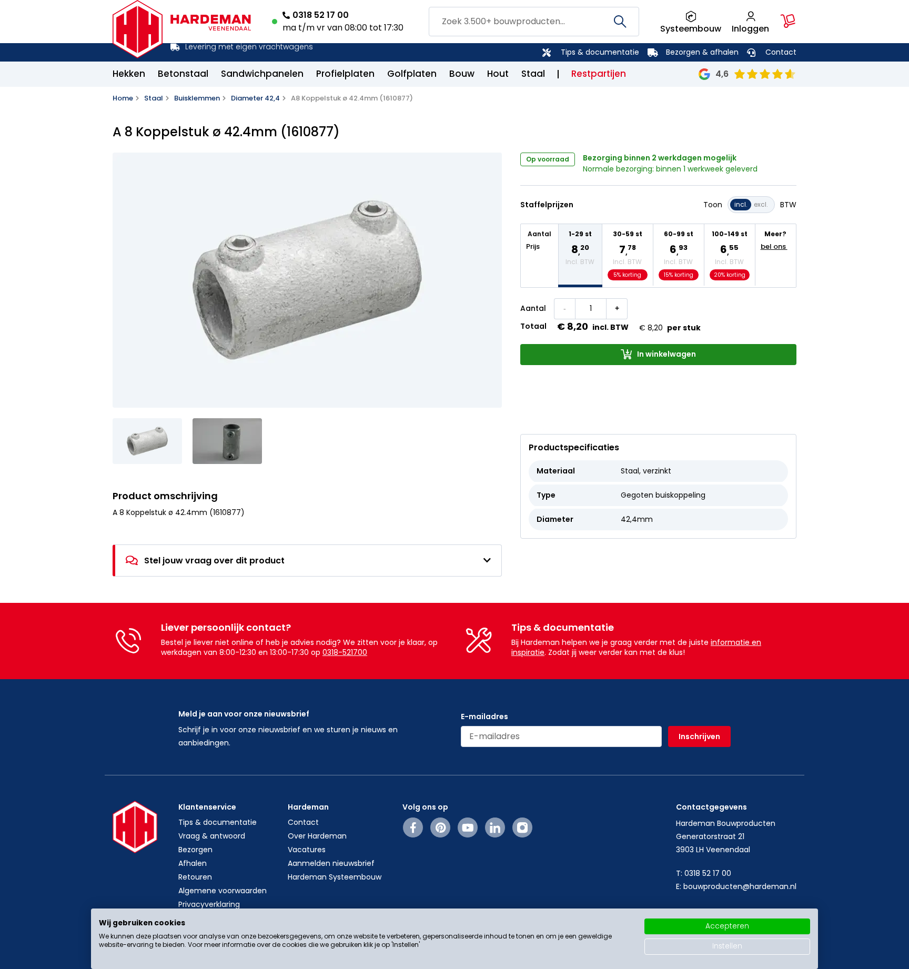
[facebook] (413, 827)
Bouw (461, 73)
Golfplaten (412, 73)
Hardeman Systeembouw (334, 877)
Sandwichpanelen (262, 73)
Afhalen (192, 863)
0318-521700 (344, 652)
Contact (780, 52)
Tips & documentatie (600, 52)
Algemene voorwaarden (222, 890)
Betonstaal (183, 73)
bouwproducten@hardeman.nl (739, 886)
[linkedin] (495, 827)
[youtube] (468, 827)
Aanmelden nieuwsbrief (331, 863)
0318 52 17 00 (320, 15)
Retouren (195, 877)
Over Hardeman (317, 836)
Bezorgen (195, 849)
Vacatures (307, 849)
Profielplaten (345, 73)
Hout (498, 73)
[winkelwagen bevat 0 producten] (788, 21)
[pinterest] (441, 827)
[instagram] (522, 827)
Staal (533, 73)
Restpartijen (598, 73)
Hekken (129, 73)
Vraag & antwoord (211, 836)
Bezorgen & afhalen (702, 52)
